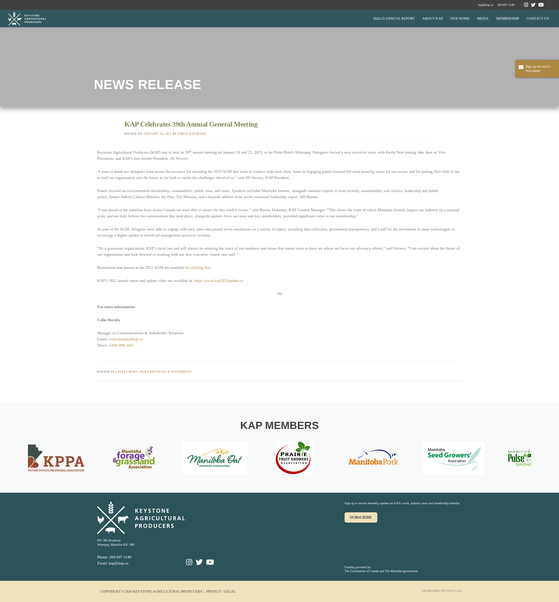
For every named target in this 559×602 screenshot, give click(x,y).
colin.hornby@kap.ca (126, 339)
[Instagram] (526, 5)
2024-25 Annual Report (394, 18)
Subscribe (361, 517)
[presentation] (22, 459)
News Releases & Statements (166, 371)
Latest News (126, 371)
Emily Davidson (192, 133)
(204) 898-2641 (121, 345)
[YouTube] (541, 5)
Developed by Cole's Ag (442, 591)
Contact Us (537, 18)
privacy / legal (221, 591)
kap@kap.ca (485, 5)
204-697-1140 (505, 5)
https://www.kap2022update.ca (218, 280)
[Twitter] (533, 5)
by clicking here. (198, 267)
